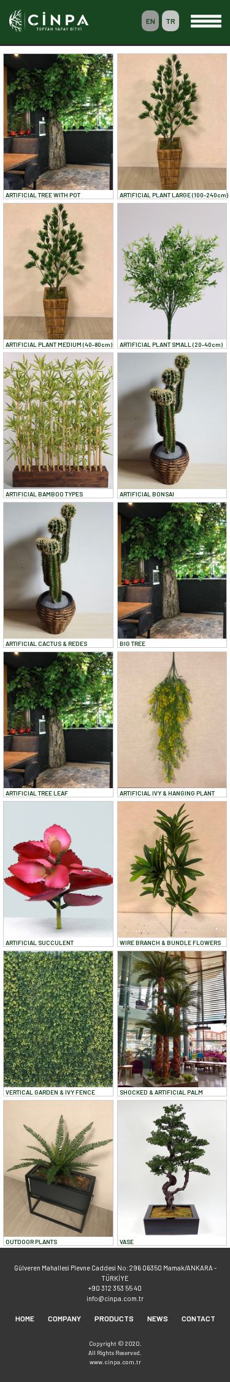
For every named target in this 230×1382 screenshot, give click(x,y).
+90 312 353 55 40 (115, 1288)
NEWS (157, 1318)
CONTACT (198, 1318)
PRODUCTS (114, 1318)
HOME (24, 1318)
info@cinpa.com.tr (115, 1298)
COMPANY (64, 1318)
